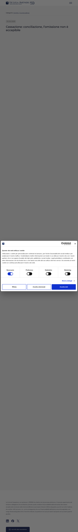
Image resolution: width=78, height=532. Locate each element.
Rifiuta (14, 287)
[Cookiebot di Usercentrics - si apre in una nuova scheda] (62, 243)
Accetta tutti (64, 287)
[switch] (29, 273)
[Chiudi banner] (75, 243)
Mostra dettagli (67, 281)
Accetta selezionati (39, 287)
